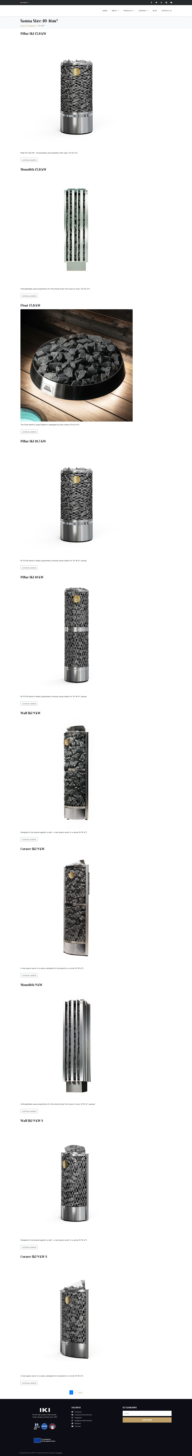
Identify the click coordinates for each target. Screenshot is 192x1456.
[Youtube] (171, 2)
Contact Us (167, 11)
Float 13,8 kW (30, 305)
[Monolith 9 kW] (76, 1044)
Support (142, 11)
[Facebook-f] (151, 2)
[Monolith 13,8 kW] (76, 229)
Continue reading (29, 160)
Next (80, 1392)
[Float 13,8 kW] (76, 365)
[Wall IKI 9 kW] (76, 773)
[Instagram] (161, 2)
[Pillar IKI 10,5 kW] (76, 501)
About (114, 11)
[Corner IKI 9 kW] (76, 909)
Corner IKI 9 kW (32, 849)
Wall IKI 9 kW (30, 713)
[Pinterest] (166, 2)
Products (128, 11)
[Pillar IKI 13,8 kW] (76, 93)
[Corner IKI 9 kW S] (76, 1316)
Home (105, 11)
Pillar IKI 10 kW (32, 577)
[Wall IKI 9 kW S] (76, 1180)
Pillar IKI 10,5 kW (33, 441)
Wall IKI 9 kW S (31, 1121)
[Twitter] (156, 2)
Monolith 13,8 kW (33, 169)
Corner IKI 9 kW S (33, 1256)
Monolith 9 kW (31, 985)
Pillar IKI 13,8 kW (33, 33)
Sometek (59, 1453)
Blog (155, 11)
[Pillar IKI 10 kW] (76, 637)
